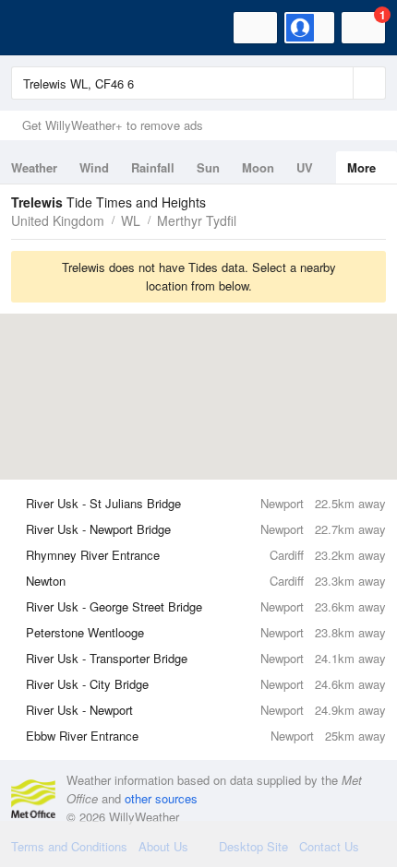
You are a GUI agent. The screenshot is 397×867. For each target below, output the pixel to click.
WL (130, 220)
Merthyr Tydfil (196, 220)
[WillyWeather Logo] (41, 27)
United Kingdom (57, 220)
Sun (208, 167)
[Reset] (337, 83)
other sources (161, 798)
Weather (34, 167)
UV (304, 167)
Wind (94, 167)
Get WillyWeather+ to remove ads (112, 125)
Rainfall (152, 167)
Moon (258, 167)
